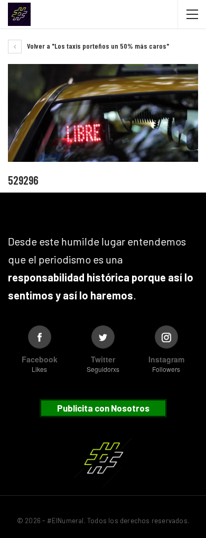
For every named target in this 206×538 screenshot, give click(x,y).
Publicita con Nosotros (103, 408)
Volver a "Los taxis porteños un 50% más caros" (97, 45)
